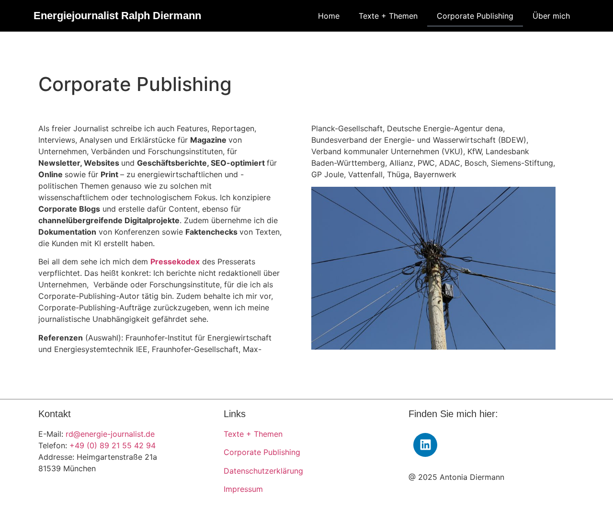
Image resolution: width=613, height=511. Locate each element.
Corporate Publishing (475, 16)
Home (329, 16)
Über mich (551, 16)
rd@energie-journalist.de (110, 434)
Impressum (243, 489)
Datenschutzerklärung (263, 471)
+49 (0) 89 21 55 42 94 (112, 445)
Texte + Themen (388, 16)
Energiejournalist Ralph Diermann (117, 16)
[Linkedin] (425, 445)
